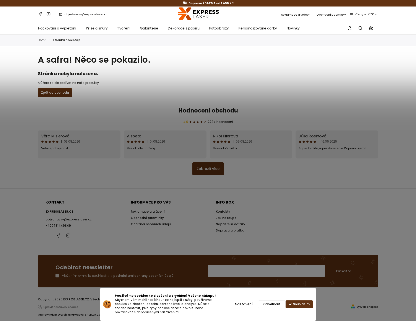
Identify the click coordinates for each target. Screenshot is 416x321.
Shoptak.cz (92, 314)
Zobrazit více (208, 168)
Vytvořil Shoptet (367, 307)
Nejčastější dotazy (230, 224)
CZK (371, 14)
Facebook (40, 14)
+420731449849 (58, 225)
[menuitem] (59, 28)
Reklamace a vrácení (296, 15)
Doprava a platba (230, 230)
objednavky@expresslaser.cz (69, 219)
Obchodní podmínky (331, 15)
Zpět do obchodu (55, 92)
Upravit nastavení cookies (61, 307)
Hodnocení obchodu (208, 110)
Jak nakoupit (226, 218)
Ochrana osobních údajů (151, 224)
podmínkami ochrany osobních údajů (143, 276)
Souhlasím (301, 304)
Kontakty (223, 211)
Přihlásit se (343, 271)
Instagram (48, 14)
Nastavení (244, 304)
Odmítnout (271, 304)
